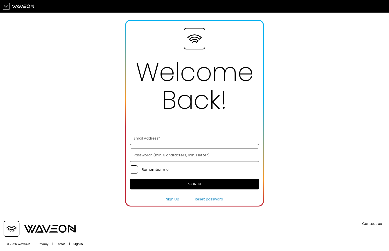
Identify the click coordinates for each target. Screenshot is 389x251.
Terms (61, 244)
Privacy (43, 244)
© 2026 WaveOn (18, 244)
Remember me (155, 169)
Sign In (194, 184)
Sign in (78, 244)
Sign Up (172, 199)
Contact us (372, 223)
